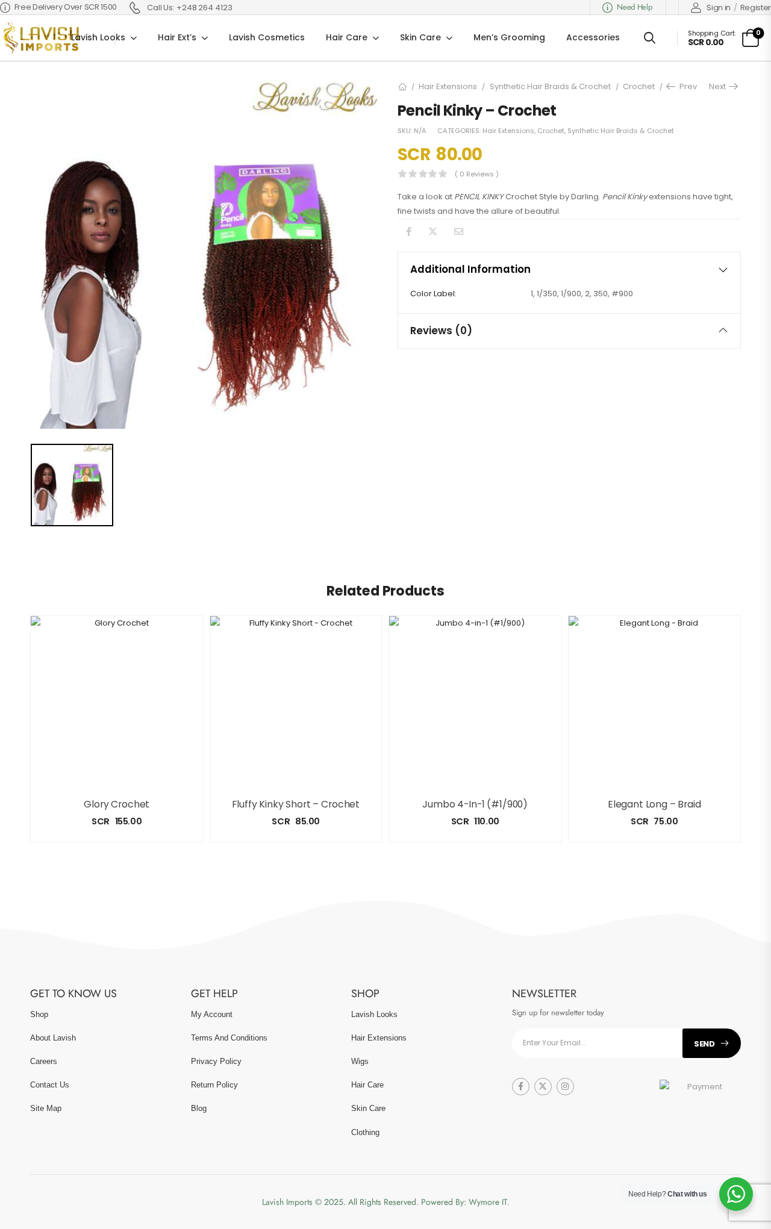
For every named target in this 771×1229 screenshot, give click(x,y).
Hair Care (346, 37)
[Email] (458, 231)
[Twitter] (432, 231)
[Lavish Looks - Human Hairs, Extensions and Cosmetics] (40, 38)
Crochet (639, 86)
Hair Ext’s (177, 37)
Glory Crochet (116, 804)
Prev (685, 86)
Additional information (470, 269)
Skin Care (420, 37)
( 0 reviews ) (477, 174)
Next (719, 86)
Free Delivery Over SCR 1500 (65, 7)
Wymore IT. (489, 1202)
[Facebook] (408, 231)
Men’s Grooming (509, 37)
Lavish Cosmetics (267, 37)
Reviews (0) (441, 330)
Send (704, 1044)
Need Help (634, 7)
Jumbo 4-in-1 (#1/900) (475, 804)
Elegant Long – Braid (654, 804)
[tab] (569, 269)
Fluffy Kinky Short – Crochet (296, 804)
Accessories (593, 37)
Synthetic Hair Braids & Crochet (550, 86)
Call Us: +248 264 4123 (190, 7)
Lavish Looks (98, 37)
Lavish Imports (288, 1202)
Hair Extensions (448, 86)
